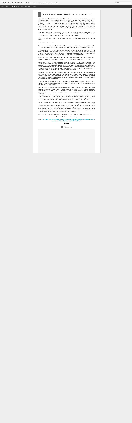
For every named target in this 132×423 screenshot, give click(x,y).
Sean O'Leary (74, 117)
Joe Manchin (66, 120)
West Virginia (78, 120)
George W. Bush (58, 120)
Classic (2, 6)
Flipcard (7, 6)
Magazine (12, 6)
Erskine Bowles (87, 119)
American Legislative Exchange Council (58, 119)
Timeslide (33, 6)
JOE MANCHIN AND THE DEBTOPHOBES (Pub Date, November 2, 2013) (66, 14)
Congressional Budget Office (76, 119)
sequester (72, 120)
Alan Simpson (45, 119)
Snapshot (27, 6)
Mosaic (17, 6)
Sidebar (22, 6)
